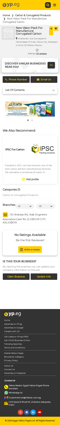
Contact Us (9, 369)
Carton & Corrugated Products (33, 15)
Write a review (32, 249)
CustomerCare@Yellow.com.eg (25, 397)
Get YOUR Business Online (17, 340)
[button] (28, 120)
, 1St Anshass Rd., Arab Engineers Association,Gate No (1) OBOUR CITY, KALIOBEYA (25, 218)
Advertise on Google (13, 327)
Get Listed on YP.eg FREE (16, 336)
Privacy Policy (11, 360)
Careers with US (12, 331)
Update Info (44, 276)
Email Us (46, 79)
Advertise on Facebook (15, 373)
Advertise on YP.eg (13, 324)
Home (6, 15)
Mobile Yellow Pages (13, 353)
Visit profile (32, 179)
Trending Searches (13, 344)
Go (51, 65)
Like (56, 28)
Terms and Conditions (14, 347)
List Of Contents (14, 90)
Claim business (16, 276)
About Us (8, 365)
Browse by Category (14, 356)
